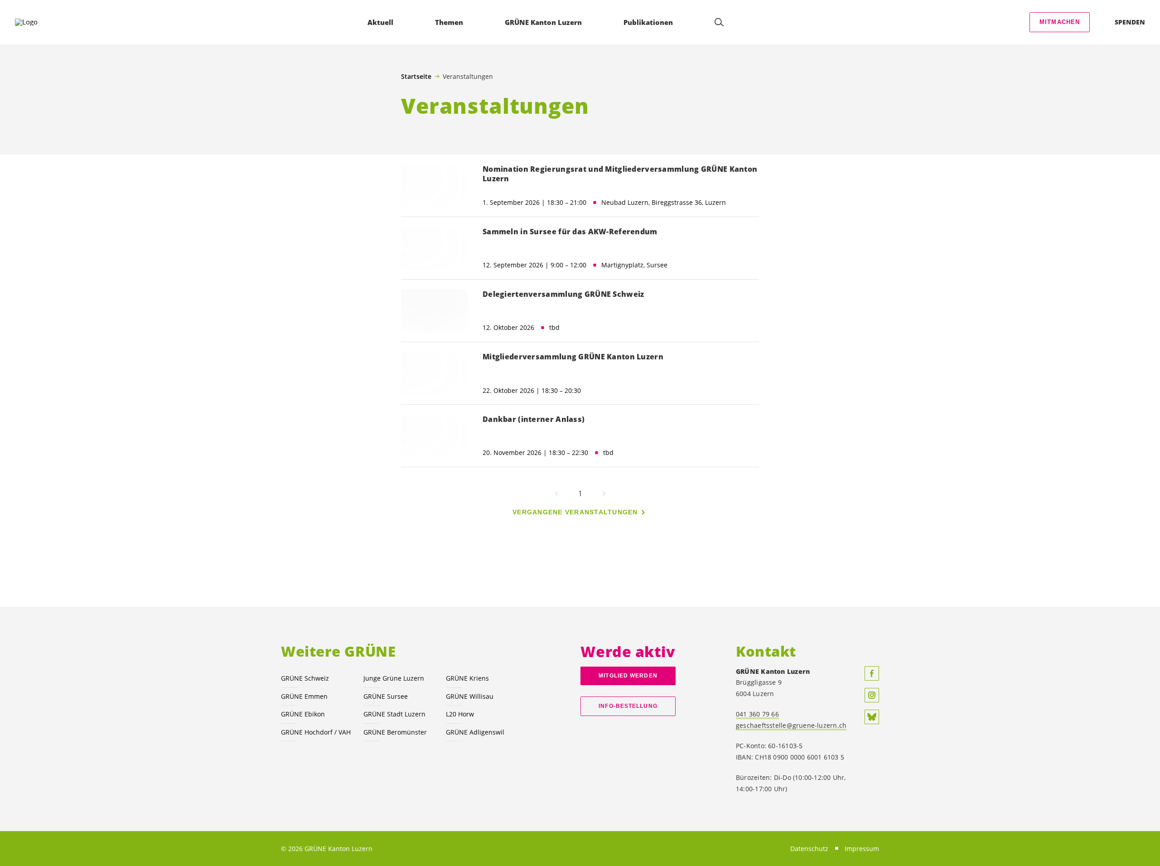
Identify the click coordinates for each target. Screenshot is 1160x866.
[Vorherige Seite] (556, 493)
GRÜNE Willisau (469, 696)
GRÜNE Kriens (467, 678)
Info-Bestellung (628, 706)
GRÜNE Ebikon (303, 714)
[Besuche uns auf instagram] (872, 695)
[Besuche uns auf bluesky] (872, 717)
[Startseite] (41, 22)
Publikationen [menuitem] (648, 22)
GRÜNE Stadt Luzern (394, 714)
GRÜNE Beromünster (395, 732)
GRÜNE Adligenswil (475, 732)
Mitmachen (1059, 22)
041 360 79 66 (757, 714)
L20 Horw (460, 714)
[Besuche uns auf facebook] (872, 673)
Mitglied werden (628, 675)
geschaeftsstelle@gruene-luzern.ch (791, 725)
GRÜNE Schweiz (305, 678)
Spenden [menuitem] (1130, 22)
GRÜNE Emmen (304, 696)
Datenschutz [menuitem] (809, 848)
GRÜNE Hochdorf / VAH (316, 732)
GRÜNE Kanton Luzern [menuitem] (543, 22)
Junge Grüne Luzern (393, 678)
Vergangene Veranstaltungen (575, 512)
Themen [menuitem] (449, 22)
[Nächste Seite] (604, 493)
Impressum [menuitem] (862, 848)
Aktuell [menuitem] (380, 22)
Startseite (416, 76)
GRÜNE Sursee (385, 696)
